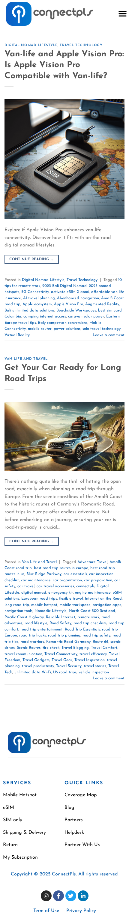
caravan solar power (86, 316)
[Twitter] (70, 895)
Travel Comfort (104, 648)
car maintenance (36, 580)
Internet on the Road (103, 599)
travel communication (23, 654)
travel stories (95, 666)
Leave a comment (108, 335)
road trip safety (96, 635)
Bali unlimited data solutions (29, 310)
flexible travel (71, 599)
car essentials (75, 574)
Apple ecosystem (37, 304)
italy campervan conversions (62, 323)
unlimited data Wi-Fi (32, 672)
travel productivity (38, 666)
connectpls (85, 586)
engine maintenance (93, 593)
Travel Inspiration (89, 660)
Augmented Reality (102, 304)
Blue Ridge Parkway (44, 574)
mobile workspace (75, 605)
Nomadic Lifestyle (50, 611)
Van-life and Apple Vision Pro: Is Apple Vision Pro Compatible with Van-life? (64, 65)
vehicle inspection (94, 672)
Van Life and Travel (26, 359)
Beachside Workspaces (76, 310)
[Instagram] (46, 895)
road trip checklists (90, 623)
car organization (67, 580)
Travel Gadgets (36, 660)
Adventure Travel (92, 562)
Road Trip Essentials (82, 629)
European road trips (39, 599)
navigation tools (18, 611)
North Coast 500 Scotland (92, 611)
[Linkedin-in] (83, 895)
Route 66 (100, 642)
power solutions (67, 329)
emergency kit (60, 593)
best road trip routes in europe (61, 568)
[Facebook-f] (58, 895)
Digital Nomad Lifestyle (31, 45)
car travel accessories (55, 586)
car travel (25, 586)
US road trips (64, 672)
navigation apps (107, 605)
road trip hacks (32, 635)
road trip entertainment (41, 629)
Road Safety (60, 623)
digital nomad (33, 593)
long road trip (16, 605)
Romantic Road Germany (68, 642)
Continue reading (31, 259)
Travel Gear (62, 660)
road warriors (32, 642)
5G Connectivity (35, 292)
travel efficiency (93, 654)
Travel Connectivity (60, 654)
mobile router (40, 329)
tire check (51, 648)
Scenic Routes (28, 648)
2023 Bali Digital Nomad (64, 286)
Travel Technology (81, 45)
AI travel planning (39, 298)
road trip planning (64, 635)
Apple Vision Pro (68, 304)
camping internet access (44, 316)
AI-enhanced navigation (78, 298)
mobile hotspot (44, 605)
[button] (122, 13)
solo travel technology (101, 329)
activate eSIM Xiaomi (70, 292)
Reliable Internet (60, 617)
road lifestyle (36, 623)
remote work (88, 617)
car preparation (98, 580)
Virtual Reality (17, 335)
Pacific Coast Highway (24, 617)
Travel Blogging (75, 648)
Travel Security (69, 666)
